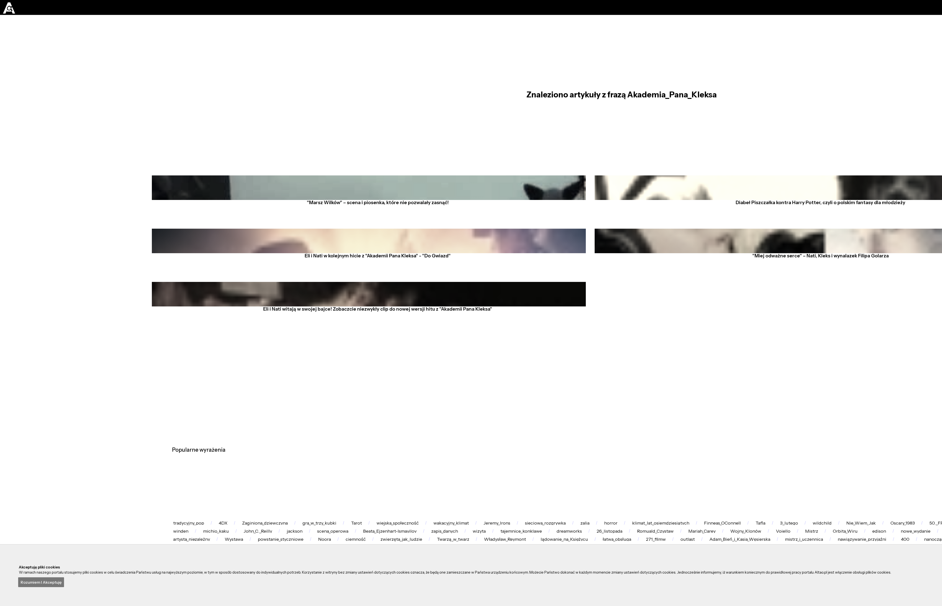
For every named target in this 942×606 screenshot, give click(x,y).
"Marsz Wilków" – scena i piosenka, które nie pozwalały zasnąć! (373, 234)
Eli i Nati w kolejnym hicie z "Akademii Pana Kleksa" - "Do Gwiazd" (373, 304)
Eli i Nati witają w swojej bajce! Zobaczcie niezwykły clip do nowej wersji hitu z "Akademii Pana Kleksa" (373, 374)
